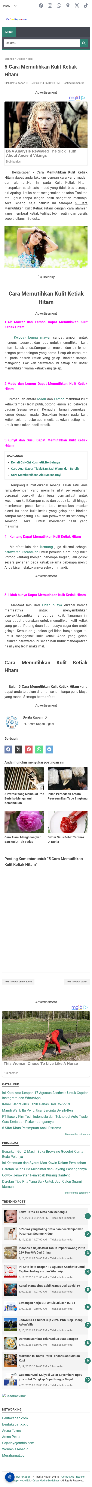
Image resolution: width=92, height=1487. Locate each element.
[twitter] (18, 749)
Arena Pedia (11, 1437)
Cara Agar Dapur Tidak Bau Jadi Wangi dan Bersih (45, 468)
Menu (9, 32)
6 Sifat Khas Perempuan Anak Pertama (31, 1128)
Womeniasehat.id (15, 1449)
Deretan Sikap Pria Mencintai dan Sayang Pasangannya (44, 1169)
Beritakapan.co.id (15, 1424)
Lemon (59, 399)
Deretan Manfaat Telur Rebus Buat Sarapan (48, 1339)
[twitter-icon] (77, 5)
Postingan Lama (77, 981)
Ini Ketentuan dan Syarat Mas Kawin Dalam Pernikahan (44, 1163)
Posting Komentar (73, 83)
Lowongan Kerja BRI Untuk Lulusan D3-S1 (47, 1303)
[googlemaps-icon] (68, 5)
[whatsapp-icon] (59, 5)
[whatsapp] (39, 749)
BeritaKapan (23, 1476)
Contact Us (67, 1476)
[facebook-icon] (41, 5)
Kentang (46, 547)
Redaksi (80, 1476)
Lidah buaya (52, 605)
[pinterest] (29, 749)
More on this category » (77, 1134)
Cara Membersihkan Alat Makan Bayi (36, 475)
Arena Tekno (11, 1431)
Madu (41, 399)
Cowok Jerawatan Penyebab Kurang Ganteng (36, 1175)
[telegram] (49, 749)
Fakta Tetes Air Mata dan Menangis (43, 1212)
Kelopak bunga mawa (32, 337)
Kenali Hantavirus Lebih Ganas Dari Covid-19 (36, 1104)
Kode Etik (25, 1480)
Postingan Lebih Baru (18, 981)
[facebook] (8, 749)
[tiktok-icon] (86, 5)
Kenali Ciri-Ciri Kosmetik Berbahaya (35, 462)
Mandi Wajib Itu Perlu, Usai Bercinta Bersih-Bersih (39, 1110)
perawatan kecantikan (21, 552)
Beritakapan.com (15, 1418)
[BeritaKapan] (14, 19)
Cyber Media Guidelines (46, 1480)
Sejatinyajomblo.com (18, 1443)
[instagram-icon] (50, 5)
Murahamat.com (14, 1455)
